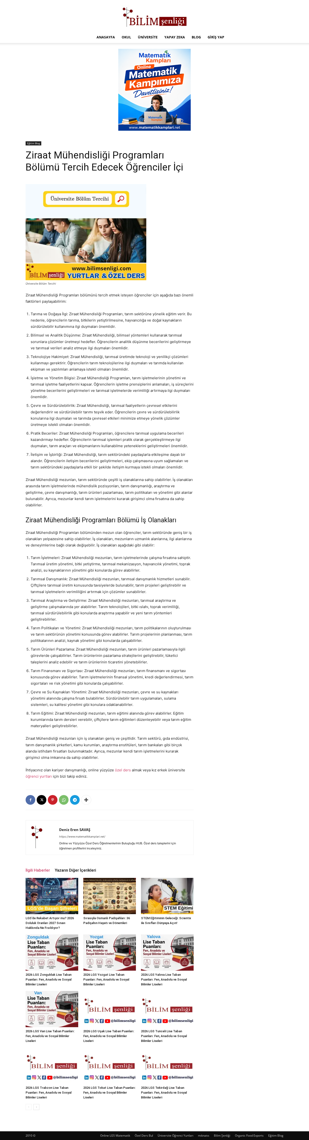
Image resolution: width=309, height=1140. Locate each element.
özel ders (123, 770)
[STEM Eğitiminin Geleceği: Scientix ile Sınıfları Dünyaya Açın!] (167, 896)
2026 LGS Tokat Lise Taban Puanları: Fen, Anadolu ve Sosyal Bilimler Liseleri (109, 1092)
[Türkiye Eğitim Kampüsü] (154, 16)
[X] (41, 800)
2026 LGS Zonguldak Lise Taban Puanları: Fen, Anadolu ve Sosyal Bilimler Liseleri (48, 979)
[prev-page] (29, 1107)
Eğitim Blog (33, 143)
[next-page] (36, 1107)
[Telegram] (75, 800)
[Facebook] (30, 800)
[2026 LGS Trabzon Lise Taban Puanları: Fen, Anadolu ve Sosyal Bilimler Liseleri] (52, 1065)
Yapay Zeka (174, 37)
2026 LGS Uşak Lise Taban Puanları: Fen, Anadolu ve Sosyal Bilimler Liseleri (108, 1036)
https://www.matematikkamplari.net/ (82, 836)
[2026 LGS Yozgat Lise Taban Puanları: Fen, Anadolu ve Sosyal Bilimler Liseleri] (109, 952)
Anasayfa (106, 37)
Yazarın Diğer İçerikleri (75, 870)
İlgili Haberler (38, 870)
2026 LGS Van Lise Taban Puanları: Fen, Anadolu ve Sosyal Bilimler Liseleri (50, 1036)
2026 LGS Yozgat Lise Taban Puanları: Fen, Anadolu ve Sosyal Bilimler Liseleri (106, 979)
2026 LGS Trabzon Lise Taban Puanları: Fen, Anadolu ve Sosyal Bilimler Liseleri (48, 1092)
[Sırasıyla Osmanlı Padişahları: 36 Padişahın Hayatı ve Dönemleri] (109, 896)
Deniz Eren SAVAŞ (74, 829)
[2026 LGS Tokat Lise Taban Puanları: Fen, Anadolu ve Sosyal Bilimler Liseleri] (109, 1065)
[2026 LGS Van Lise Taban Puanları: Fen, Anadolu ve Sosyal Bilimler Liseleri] (52, 1009)
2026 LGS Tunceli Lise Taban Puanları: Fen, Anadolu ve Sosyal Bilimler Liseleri (164, 1036)
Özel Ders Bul (144, 1135)
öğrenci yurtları (39, 776)
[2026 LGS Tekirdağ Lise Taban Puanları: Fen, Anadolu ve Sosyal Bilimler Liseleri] (167, 1065)
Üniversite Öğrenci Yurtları (175, 1135)
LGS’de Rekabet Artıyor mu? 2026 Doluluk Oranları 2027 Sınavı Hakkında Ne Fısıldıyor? (50, 923)
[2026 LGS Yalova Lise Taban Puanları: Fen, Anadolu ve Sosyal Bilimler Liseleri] (167, 952)
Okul (126, 37)
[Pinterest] (52, 800)
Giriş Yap (216, 37)
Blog (196, 37)
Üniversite (148, 37)
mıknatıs (203, 1135)
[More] (86, 800)
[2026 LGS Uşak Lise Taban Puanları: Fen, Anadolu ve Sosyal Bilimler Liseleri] (109, 1009)
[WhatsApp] (64, 800)
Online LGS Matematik (115, 1135)
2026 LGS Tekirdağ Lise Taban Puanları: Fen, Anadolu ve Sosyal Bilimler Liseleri (164, 1092)
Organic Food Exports (249, 1135)
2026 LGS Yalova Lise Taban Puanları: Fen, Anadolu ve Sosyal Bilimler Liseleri (164, 979)
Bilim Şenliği (222, 1135)
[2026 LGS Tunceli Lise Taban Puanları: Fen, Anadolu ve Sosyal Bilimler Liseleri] (167, 1009)
